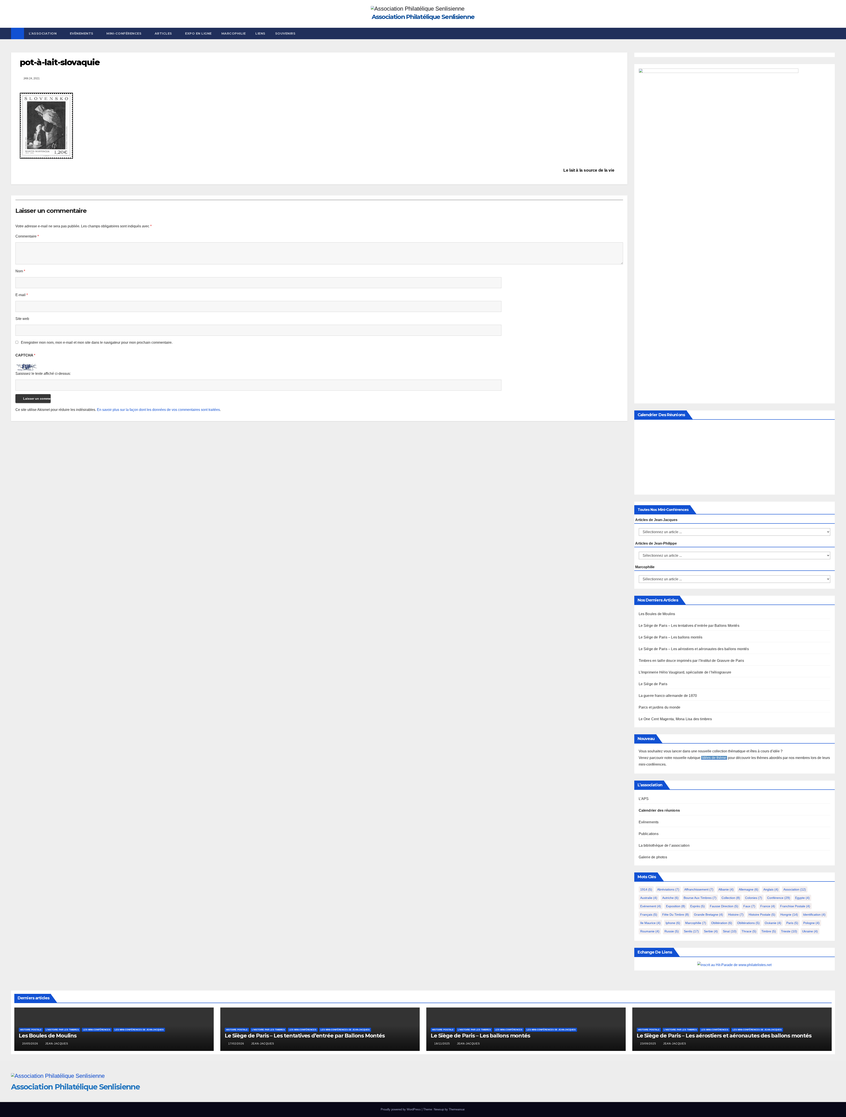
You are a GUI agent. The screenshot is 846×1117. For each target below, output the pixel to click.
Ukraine (810, 931)
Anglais (770, 889)
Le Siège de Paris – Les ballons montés (671, 637)
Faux (749, 906)
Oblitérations (748, 923)
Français (648, 914)
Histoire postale (762, 914)
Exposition (675, 906)
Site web (22, 319)
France (767, 906)
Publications (649, 834)
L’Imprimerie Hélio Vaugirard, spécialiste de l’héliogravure (685, 672)
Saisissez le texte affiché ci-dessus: (43, 373)
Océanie (773, 923)
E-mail (21, 295)
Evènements (82, 33)
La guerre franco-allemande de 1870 (668, 696)
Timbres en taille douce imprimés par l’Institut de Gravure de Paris (691, 660)
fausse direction (724, 906)
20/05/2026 (30, 1043)
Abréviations (668, 889)
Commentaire (27, 236)
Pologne (811, 923)
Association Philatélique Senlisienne (423, 16)
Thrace (749, 931)
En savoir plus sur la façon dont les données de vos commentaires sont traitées (158, 410)
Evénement (650, 906)
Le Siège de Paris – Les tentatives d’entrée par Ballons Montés (689, 625)
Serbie (711, 931)
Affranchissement (698, 889)
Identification (814, 914)
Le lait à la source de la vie (589, 170)
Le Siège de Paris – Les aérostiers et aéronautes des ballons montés (694, 649)
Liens (260, 33)
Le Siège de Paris (653, 684)
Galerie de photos (653, 857)
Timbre (768, 931)
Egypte (802, 898)
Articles (164, 33)
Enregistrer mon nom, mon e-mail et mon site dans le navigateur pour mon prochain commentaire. (97, 342)
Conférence (778, 898)
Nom (20, 271)
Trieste (789, 931)
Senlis (691, 931)
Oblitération (721, 923)
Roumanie (649, 931)
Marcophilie (233, 33)
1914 (646, 889)
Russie (671, 931)
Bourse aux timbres (700, 898)
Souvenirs (285, 33)
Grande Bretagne (708, 914)
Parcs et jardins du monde (660, 707)
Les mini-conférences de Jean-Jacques (139, 1029)
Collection (731, 898)
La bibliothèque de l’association (664, 845)
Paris (792, 923)
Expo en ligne (198, 33)
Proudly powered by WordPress (401, 1109)
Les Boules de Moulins (657, 614)
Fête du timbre (675, 914)
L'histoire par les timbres (62, 1029)
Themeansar (456, 1109)
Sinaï (730, 931)
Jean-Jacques (56, 1043)
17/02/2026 (236, 1043)
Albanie (726, 889)
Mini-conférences (124, 33)
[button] (832, 33)
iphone (673, 923)
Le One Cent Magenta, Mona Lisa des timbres (675, 719)
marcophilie (695, 923)
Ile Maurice (650, 923)
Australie (648, 898)
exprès (697, 906)
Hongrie (789, 914)
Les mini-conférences (96, 1029)
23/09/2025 (648, 1043)
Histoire (736, 914)
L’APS (644, 799)
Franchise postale (795, 906)
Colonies (753, 898)
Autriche (670, 898)
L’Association (43, 33)
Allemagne (748, 889)
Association (794, 889)
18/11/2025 (442, 1043)
